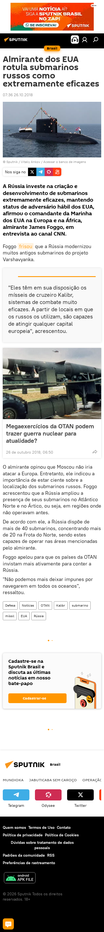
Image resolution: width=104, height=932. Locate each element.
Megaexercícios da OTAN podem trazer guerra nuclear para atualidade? (50, 433)
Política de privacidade (23, 834)
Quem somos (14, 827)
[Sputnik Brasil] (17, 41)
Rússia (39, 616)
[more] (94, 451)
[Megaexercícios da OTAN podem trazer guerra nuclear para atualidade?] (52, 383)
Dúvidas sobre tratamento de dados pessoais (42, 845)
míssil (9, 616)
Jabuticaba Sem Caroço (53, 779)
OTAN (45, 605)
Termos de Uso (41, 827)
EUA (24, 616)
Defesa (10, 605)
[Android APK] (20, 878)
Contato (64, 827)
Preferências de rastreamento (29, 862)
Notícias (28, 605)
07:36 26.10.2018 (18, 94)
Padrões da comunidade (24, 855)
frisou (25, 246)
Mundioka (13, 779)
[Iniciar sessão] (84, 39)
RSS (51, 855)
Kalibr (60, 605)
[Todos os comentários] (8, 923)
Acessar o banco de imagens (64, 162)
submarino (80, 605)
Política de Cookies (62, 834)
